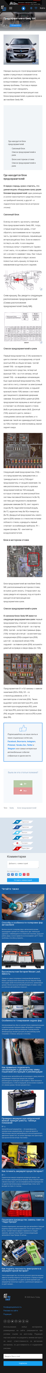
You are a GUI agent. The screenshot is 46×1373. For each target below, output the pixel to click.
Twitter (29, 745)
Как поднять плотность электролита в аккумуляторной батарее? (21, 1270)
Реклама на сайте (11, 1311)
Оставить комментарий (23, 880)
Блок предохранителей (26, 808)
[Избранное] (36, 8)
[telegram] (19, 1321)
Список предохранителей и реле (24, 153)
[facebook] (5, 1321)
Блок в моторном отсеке (23, 159)
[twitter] (12, 1321)
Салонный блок (18, 149)
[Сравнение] (31, 8)
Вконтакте (21, 741)
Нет (25, 791)
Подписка (23, 1363)
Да (24, 784)
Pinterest (11, 745)
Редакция (7, 1314)
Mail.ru (16, 874)
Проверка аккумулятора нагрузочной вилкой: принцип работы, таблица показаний (21, 1121)
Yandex (24, 874)
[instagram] (8, 1321)
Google (28, 874)
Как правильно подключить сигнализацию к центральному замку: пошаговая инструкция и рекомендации (22, 1070)
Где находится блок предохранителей (17, 143)
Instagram (31, 741)
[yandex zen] (23, 1321)
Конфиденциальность (13, 1307)
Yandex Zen (21, 745)
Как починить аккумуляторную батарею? (22, 1171)
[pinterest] (16, 1321)
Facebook (11, 741)
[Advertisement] (23, 121)
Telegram (11, 749)
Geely (11, 808)
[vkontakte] (27, 1321)
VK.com (8, 874)
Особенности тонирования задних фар (22, 1021)
